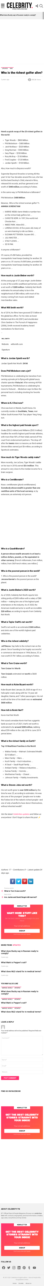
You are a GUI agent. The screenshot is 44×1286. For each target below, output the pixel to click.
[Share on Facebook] (12, 881)
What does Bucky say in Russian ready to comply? (18, 15)
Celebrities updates (21, 814)
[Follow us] (36, 6)
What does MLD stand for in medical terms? (21, 971)
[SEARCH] (41, 6)
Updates (17, 945)
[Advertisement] (22, 41)
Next (43, 15)
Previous (1, 15)
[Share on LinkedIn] (30, 881)
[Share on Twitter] (18, 881)
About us (28, 1283)
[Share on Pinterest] (24, 881)
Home (14, 1283)
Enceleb (21, 1283)
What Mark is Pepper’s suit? (14, 962)
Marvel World (7, 988)
